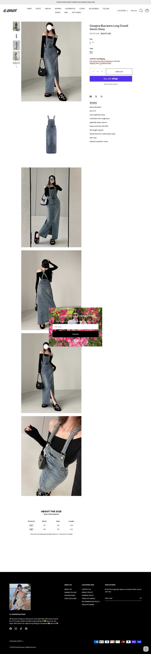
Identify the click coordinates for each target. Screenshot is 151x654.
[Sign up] (140, 598)
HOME (29, 9)
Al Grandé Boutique (19, 647)
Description (93, 102)
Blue (91, 52)
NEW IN (48, 9)
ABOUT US (68, 589)
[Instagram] (73, 341)
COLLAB (106, 9)
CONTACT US (86, 589)
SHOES (57, 12)
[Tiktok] (77, 341)
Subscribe (75, 334)
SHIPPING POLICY (88, 595)
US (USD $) (122, 11)
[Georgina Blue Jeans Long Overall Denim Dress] (16, 26)
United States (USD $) (15, 641)
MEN (66, 12)
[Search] (141, 10)
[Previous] (16, 19)
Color (91, 48)
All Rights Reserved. (30, 647)
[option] (16, 26)
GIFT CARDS (76, 12)
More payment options (111, 84)
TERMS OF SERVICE (88, 598)
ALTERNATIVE (70, 9)
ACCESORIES (94, 9)
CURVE (82, 9)
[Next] (16, 66)
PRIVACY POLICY (87, 592)
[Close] (99, 310)
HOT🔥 (38, 9)
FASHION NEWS (69, 595)
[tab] (94, 102)
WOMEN (58, 9)
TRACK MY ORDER (88, 604)
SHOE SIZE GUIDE (70, 598)
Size (91, 39)
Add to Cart (119, 72)
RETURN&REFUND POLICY (91, 601)
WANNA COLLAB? (70, 592)
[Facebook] (69, 341)
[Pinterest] (82, 341)
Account (134, 11)
